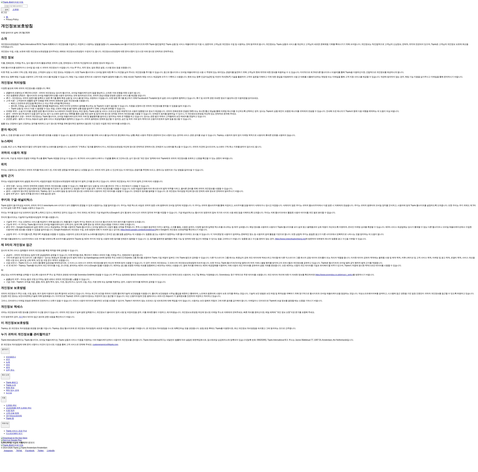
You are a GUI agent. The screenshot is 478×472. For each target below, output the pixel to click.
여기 (21, 317)
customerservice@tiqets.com (105, 344)
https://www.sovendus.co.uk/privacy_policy (334, 275)
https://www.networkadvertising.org (290, 239)
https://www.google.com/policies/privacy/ (138, 230)
